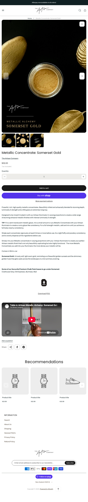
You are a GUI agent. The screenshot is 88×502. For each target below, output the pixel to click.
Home (30, 18)
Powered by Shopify (46, 489)
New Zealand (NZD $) (42, 482)
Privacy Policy (9, 437)
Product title (6, 397)
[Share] (10, 347)
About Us (7, 424)
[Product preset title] (15, 381)
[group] (8, 140)
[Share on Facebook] (17, 347)
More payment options (44, 201)
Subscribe (70, 463)
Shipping (7, 429)
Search (7, 420)
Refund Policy (9, 441)
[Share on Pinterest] (23, 347)
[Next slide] (82, 76)
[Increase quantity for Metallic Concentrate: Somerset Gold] (83, 177)
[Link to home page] (44, 453)
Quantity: (5, 171)
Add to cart (44, 188)
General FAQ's (10, 433)
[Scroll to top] (58, 489)
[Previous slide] (6, 76)
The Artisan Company (10, 158)
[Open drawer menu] (3, 10)
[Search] (79, 10)
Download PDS (44, 293)
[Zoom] (82, 24)
